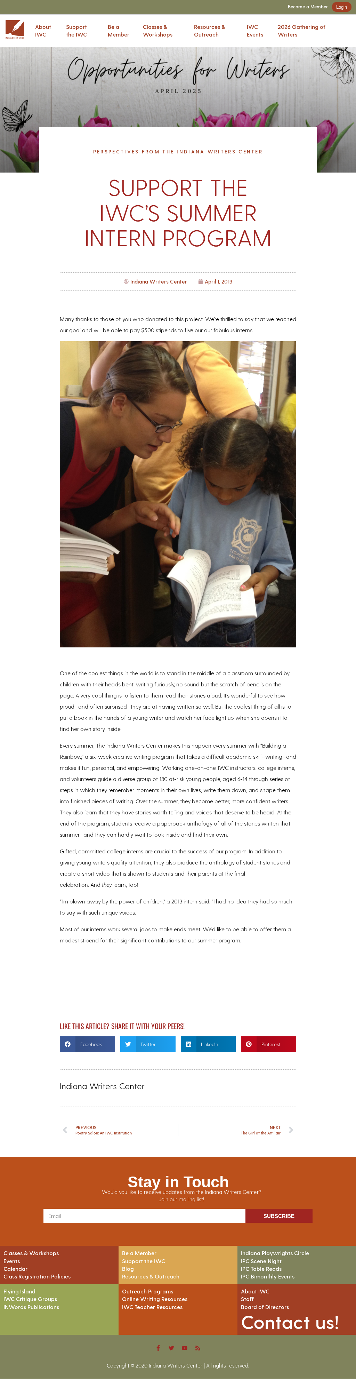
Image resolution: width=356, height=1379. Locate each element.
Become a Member (308, 6)
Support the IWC (76, 30)
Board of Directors (265, 1307)
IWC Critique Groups (30, 1299)
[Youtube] (184, 1348)
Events (11, 1261)
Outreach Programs (147, 1291)
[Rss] (198, 1348)
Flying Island (19, 1291)
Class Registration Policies (37, 1276)
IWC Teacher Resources (152, 1307)
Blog (128, 1268)
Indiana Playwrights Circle (275, 1253)
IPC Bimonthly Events (267, 1276)
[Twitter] (171, 1348)
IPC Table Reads (261, 1268)
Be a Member (118, 30)
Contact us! (290, 1321)
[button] (87, 1044)
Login (341, 7)
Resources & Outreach (209, 30)
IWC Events (255, 30)
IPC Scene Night (261, 1261)
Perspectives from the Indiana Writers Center (178, 151)
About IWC (43, 30)
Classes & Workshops (157, 30)
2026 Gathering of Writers (301, 30)
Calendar (15, 1268)
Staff (247, 1299)
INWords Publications (31, 1307)
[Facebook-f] (158, 1348)
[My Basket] (350, 31)
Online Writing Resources (154, 1299)
